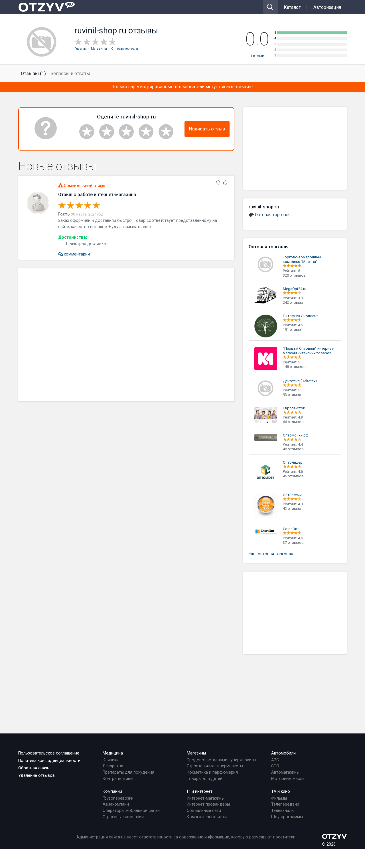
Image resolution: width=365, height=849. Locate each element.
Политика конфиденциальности (49, 760)
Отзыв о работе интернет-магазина (97, 194)
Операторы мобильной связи (131, 810)
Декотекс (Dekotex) (300, 381)
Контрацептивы (118, 778)
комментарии (76, 254)
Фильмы (279, 798)
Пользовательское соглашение (48, 753)
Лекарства (113, 766)
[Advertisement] (126, 335)
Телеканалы (282, 810)
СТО (275, 766)
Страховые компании (123, 816)
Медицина (113, 753)
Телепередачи (285, 804)
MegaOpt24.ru (294, 289)
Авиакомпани (116, 804)
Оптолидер (293, 462)
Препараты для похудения (128, 772)
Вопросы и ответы (70, 73)
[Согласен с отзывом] (225, 182)
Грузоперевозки (118, 798)
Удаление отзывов (36, 775)
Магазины (196, 753)
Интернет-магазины (205, 798)
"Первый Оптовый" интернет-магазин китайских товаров (308, 350)
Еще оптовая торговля (271, 554)
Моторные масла (288, 778)
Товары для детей (204, 778)
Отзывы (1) (33, 73)
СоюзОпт (291, 529)
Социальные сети (204, 810)
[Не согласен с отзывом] (218, 182)
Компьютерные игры (207, 816)
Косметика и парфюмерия (212, 772)
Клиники (111, 760)
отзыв (257, 56)
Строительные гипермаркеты (215, 766)
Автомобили (283, 753)
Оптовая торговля (273, 214)
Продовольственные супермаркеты (221, 760)
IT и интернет (199, 791)
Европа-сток (294, 408)
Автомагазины (285, 772)
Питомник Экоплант (300, 316)
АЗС (275, 760)
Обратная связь (33, 768)
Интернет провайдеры (208, 804)
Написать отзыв (207, 129)
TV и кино (280, 791)
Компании (112, 791)
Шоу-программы (287, 816)
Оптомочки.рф (296, 435)
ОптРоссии (292, 495)
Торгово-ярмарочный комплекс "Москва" (302, 259)
